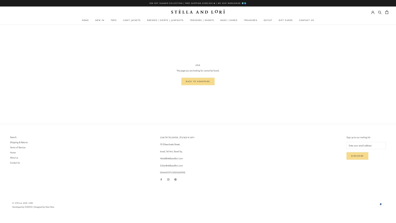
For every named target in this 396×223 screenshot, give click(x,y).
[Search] (379, 12)
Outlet (268, 20)
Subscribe (357, 156)
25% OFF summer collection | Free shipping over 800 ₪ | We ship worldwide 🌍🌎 (198, 3)
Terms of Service (17, 147)
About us (14, 157)
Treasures (250, 20)
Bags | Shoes (229, 20)
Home (85, 20)
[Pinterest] (175, 179)
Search (13, 137)
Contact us (306, 20)
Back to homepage (198, 81)
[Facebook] (161, 179)
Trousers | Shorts (202, 20)
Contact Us (15, 162)
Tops (114, 20)
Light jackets (132, 20)
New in (99, 20)
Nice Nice (49, 207)
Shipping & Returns (19, 142)
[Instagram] (168, 179)
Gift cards (286, 20)
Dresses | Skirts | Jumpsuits (165, 20)
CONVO (28, 207)
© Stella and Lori (22, 203)
